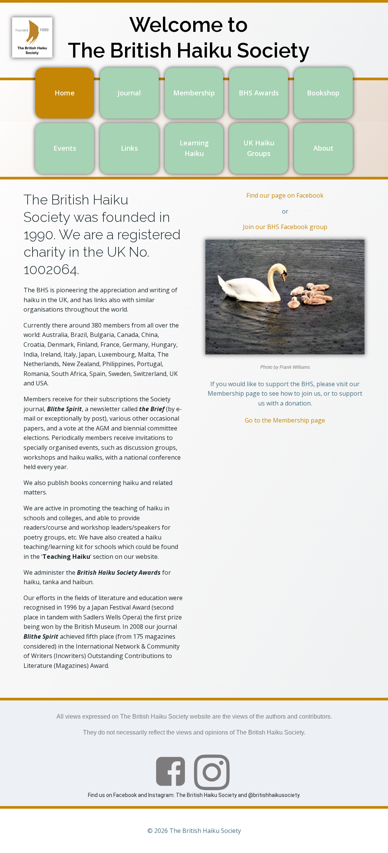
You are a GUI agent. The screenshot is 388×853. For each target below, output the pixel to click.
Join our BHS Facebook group (285, 227)
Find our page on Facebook (285, 195)
